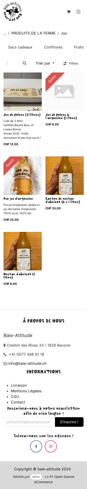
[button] (45, 63)
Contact (18, 402)
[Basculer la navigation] (78, 12)
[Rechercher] (25, 63)
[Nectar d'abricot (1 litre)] (22, 251)
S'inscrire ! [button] (69, 422)
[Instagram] (51, 446)
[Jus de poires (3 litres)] (22, 91)
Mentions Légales (26, 391)
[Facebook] (36, 446)
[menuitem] (20, 47)
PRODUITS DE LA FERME (33, 33)
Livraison (19, 385)
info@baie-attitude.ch (27, 363)
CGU (15, 396)
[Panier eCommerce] (68, 12)
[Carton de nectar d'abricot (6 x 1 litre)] (64, 175)
